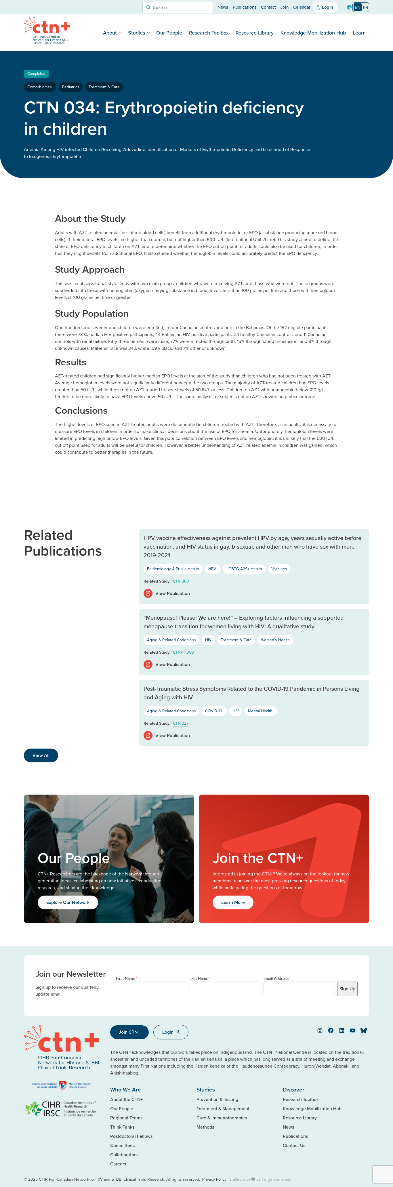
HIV (208, 640)
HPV (212, 569)
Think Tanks (122, 1127)
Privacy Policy (214, 1179)
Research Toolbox (209, 32)
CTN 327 (180, 723)
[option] (365, 7)
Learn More (233, 902)
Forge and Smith (276, 1179)
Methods (205, 1127)
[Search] (148, 7)
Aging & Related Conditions (171, 640)
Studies (136, 32)
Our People (169, 32)
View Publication (172, 593)
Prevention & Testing (217, 1099)
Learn (359, 32)
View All (41, 755)
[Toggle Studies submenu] (148, 32)
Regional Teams (126, 1118)
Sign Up (347, 988)
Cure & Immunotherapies (222, 1118)
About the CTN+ (126, 1099)
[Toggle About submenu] (120, 32)
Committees (122, 1145)
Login (327, 7)
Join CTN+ (129, 1032)
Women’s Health (275, 640)
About (110, 32)
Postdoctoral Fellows (131, 1136)
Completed (36, 73)
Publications (244, 7)
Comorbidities (40, 87)
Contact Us (294, 1145)
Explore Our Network (67, 902)
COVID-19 (214, 711)
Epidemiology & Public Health (173, 569)
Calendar (301, 7)
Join (285, 7)
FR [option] (365, 7)
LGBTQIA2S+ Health (244, 569)
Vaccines (279, 569)
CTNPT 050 (183, 652)
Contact (268, 7)
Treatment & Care (104, 87)
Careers (118, 1164)
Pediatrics (70, 87)
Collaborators (124, 1154)
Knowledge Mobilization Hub (313, 32)
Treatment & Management (223, 1108)
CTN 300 (181, 581)
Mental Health (261, 711)
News (223, 7)
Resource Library (255, 32)
